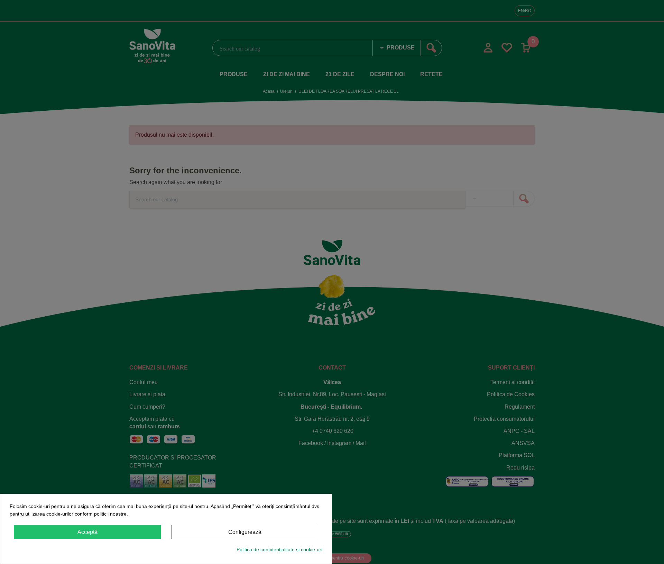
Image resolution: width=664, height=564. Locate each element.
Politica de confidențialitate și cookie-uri (279, 549)
